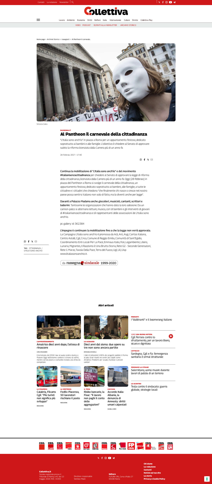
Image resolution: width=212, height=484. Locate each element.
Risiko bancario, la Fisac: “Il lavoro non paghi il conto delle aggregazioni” (94, 398)
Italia (105, 20)
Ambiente (71, 20)
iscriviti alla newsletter (105, 25)
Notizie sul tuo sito (152, 473)
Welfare (97, 20)
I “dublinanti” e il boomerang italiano (151, 319)
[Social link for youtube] (170, 2)
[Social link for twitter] (159, 2)
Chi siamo (148, 464)
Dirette (135, 20)
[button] (141, 160)
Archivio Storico (53, 39)
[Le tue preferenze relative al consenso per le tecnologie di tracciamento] (207, 479)
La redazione (52, 2)
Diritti (89, 20)
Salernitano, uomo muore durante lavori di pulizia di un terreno (150, 371)
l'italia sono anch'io (33, 250)
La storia (148, 476)
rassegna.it (66, 39)
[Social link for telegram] (174, 2)
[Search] (73, 2)
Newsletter (64, 2)
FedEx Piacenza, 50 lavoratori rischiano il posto (70, 395)
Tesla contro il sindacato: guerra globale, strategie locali (149, 388)
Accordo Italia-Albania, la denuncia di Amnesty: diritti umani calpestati (117, 398)
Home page (41, 39)
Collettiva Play (146, 20)
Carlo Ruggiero (42, 352)
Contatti (41, 2)
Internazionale (115, 20)
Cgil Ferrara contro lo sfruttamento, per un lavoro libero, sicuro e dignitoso (150, 340)
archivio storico (128, 25)
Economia (81, 20)
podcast (86, 25)
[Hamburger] (38, 19)
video (77, 25)
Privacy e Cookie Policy (154, 479)
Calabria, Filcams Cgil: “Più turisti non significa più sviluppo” (46, 396)
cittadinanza (35, 248)
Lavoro (62, 20)
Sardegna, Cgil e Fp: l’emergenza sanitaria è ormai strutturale (149, 355)
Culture (127, 20)
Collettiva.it (45, 471)
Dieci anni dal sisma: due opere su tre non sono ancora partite (104, 346)
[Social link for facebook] (163, 2)
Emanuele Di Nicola (90, 352)
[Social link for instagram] (166, 2)
